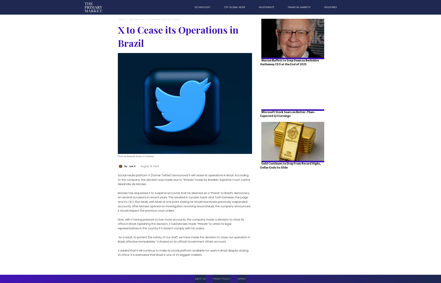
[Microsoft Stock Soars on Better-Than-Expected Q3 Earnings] (291, 101)
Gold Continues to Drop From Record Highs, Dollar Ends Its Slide (290, 165)
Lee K (132, 166)
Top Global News (137, 19)
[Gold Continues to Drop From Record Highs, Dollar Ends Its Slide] (291, 153)
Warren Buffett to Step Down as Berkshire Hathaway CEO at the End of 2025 (289, 62)
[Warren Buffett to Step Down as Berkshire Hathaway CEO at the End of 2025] (291, 50)
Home (122, 19)
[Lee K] (121, 166)
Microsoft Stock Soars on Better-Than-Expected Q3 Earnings (287, 114)
